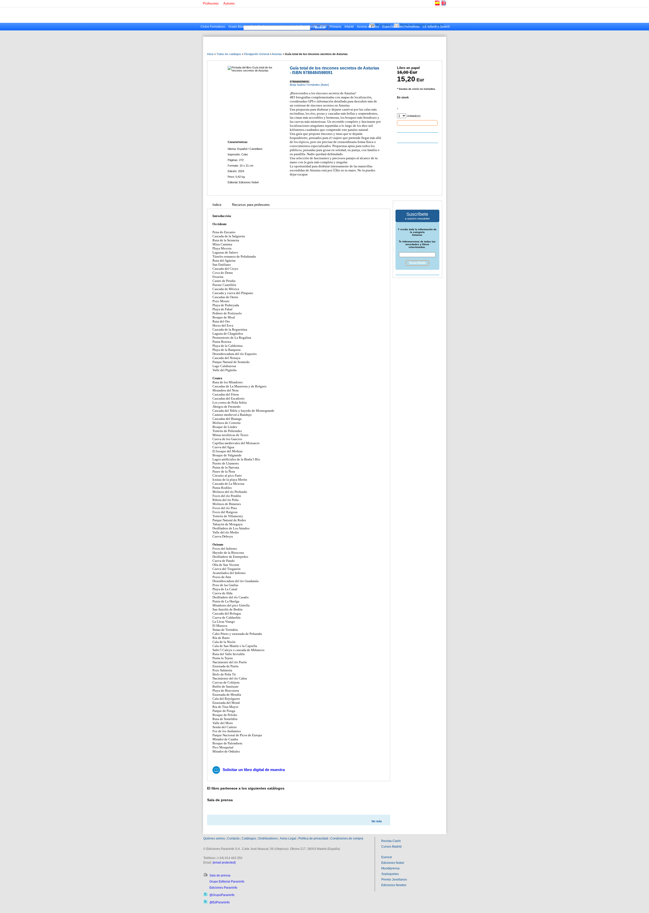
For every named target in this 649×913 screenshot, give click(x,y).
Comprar (417, 123)
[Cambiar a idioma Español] (437, 6)
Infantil (349, 26)
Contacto (233, 838)
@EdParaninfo (219, 902)
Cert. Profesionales (263, 26)
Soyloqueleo (390, 874)
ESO (323, 26)
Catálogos (249, 838)
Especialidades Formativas (401, 26)
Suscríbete (417, 263)
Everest (386, 857)
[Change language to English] (443, 6)
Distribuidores (268, 838)
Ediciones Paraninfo (223, 887)
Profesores (211, 3)
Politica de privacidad (313, 838)
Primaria (335, 26)
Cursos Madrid (391, 846)
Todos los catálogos (229, 54)
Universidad (288, 26)
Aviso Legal (288, 838)
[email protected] (224, 862)
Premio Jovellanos (394, 879)
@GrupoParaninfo (222, 895)
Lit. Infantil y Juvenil (436, 26)
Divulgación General (256, 54)
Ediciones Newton (393, 885)
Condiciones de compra (346, 838)
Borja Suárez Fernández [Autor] (309, 84)
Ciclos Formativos (213, 26)
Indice (216, 205)
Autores (229, 3)
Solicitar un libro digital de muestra (254, 769)
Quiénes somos (214, 838)
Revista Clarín (391, 841)
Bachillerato (308, 26)
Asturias (277, 54)
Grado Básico (237, 26)
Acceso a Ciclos (368, 26)
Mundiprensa (390, 868)
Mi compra (383, 25)
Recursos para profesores (251, 205)
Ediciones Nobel (392, 863)
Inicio (210, 54)
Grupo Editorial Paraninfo (226, 881)
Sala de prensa (219, 875)
